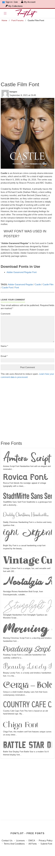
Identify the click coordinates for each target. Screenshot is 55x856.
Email (4, 356)
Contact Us (7, 840)
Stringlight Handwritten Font (27, 606)
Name (4, 346)
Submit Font (46, 844)
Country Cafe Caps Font (27, 704)
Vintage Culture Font (27, 560)
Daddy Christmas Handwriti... (26, 515)
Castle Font (7, 287)
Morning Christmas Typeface (27, 629)
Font (17, 287)
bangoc (13, 91)
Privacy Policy (46, 840)
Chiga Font (20, 724)
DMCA (31, 840)
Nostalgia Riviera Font (27, 583)
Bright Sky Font (27, 537)
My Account (29, 2)
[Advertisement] (27, 50)
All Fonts (32, 844)
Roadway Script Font (27, 649)
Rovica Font (25, 477)
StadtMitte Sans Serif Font (27, 495)
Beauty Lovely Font (27, 666)
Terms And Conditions (14, 844)
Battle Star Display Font (27, 744)
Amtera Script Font (27, 457)
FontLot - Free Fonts (28, 833)
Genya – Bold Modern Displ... (27, 685)
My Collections (15, 6)
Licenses (20, 840)
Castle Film (48, 284)
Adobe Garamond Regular (20, 284)
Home (4, 20)
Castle (38, 284)
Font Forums (17, 20)
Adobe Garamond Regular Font (22, 272)
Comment (5, 313)
